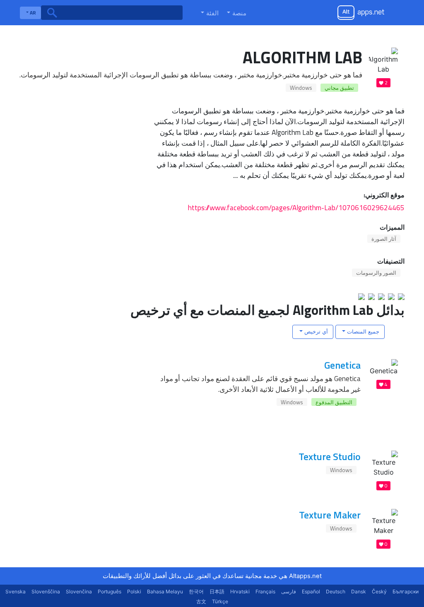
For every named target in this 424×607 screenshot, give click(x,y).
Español (311, 591)
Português (109, 591)
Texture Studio (330, 456)
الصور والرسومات (376, 273)
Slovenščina (45, 591)
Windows (301, 88)
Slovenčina (79, 591)
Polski (134, 591)
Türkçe (220, 601)
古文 (201, 601)
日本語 (217, 591)
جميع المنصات (362, 331)
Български (406, 591)
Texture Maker (330, 514)
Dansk (358, 591)
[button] (236, 13)
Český (379, 591)
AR (32, 13)
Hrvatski (240, 591)
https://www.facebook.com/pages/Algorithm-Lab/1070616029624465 (296, 207)
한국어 (196, 591)
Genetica (342, 364)
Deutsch (335, 591)
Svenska (15, 591)
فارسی (288, 591)
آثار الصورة (383, 239)
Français (265, 591)
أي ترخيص (315, 331)
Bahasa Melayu (165, 591)
